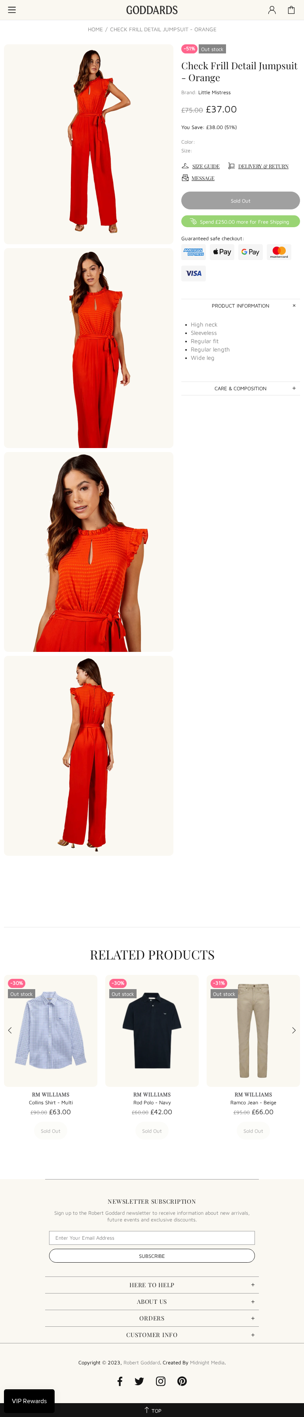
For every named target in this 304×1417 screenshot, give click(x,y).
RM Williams (51, 1094)
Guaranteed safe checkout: (212, 238)
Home (95, 29)
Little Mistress (214, 92)
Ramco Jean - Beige (253, 1102)
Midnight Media (207, 1362)
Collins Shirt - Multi (51, 1102)
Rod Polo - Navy (152, 1102)
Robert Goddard (152, 10)
